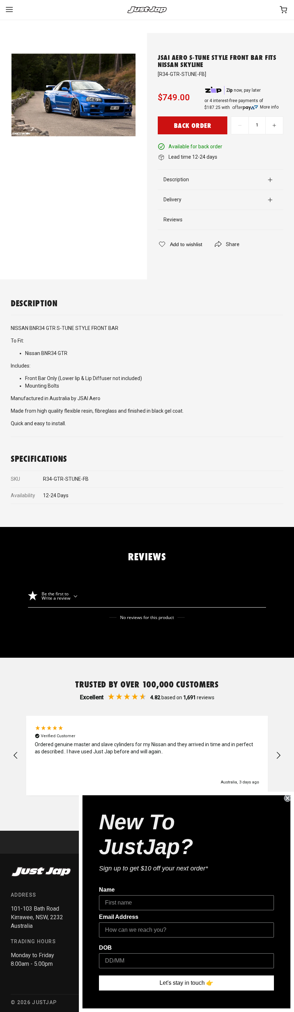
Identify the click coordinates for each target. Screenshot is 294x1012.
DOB (105, 948)
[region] (147, 755)
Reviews (172, 219)
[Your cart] (284, 10)
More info (269, 107)
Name (107, 890)
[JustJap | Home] (147, 10)
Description (176, 179)
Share (233, 244)
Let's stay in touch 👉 (186, 983)
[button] (15, 755)
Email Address (118, 917)
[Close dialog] (287, 798)
